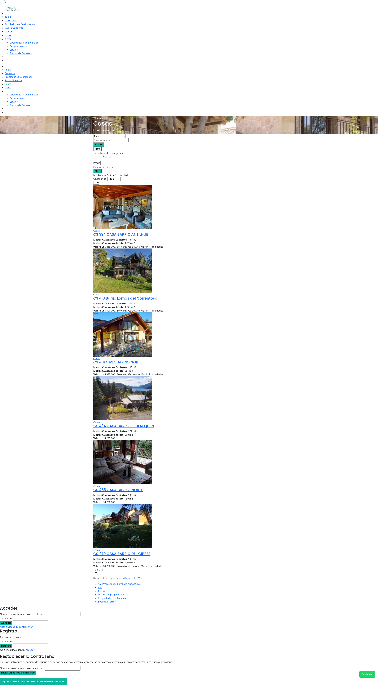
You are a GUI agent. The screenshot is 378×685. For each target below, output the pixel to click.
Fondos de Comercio (20, 53)
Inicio (8, 17)
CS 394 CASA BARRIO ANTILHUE (120, 234)
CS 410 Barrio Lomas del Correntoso (125, 298)
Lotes (8, 35)
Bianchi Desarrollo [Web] (129, 578)
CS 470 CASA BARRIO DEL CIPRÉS (121, 553)
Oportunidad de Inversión (24, 42)
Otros (8, 39)
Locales (13, 49)
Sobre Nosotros (14, 28)
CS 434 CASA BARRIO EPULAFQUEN (123, 426)
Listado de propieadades (112, 594)
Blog (100, 587)
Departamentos (18, 46)
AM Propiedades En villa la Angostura (119, 584)
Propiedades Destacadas (20, 24)
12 (102, 569)
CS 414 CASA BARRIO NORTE (117, 362)
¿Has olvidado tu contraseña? (16, 626)
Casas (9, 31)
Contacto (11, 20)
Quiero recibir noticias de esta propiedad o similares (33, 681)
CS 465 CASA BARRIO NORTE (118, 489)
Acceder (30, 650)
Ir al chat (367, 674)
